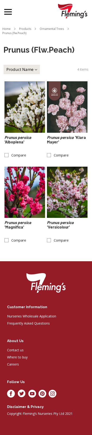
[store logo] (72, 11)
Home (6, 29)
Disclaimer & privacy (25, 407)
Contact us (15, 350)
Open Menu (8, 12)
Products (25, 29)
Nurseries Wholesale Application (31, 316)
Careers (13, 364)
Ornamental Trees (52, 29)
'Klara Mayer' (66, 139)
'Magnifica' (18, 224)
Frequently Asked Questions (28, 323)
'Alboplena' (18, 139)
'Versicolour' (60, 224)
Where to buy (17, 357)
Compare (18, 155)
